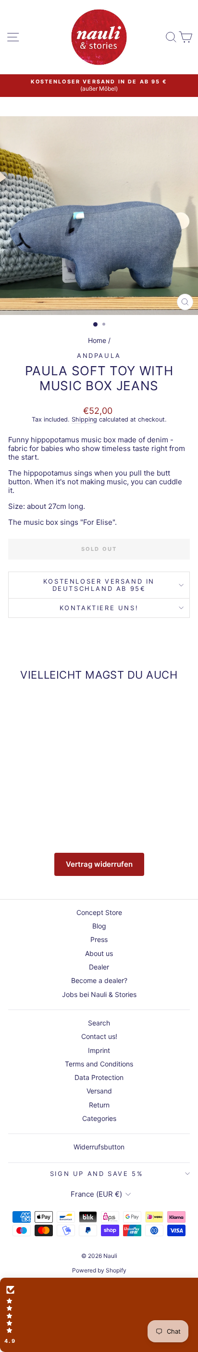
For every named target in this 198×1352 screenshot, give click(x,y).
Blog (99, 926)
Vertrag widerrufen (99, 864)
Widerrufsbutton (99, 1147)
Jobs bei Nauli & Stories (99, 994)
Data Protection (99, 1077)
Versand (99, 1091)
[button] (99, 1315)
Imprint (99, 1050)
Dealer (99, 967)
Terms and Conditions (99, 1064)
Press (99, 939)
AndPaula (99, 355)
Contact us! (99, 1036)
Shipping (84, 419)
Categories (99, 1118)
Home (97, 340)
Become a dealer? (99, 980)
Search (99, 1023)
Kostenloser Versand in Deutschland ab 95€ (99, 584)
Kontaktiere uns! (99, 608)
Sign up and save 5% (96, 1173)
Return (99, 1105)
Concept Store (99, 912)
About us (99, 953)
